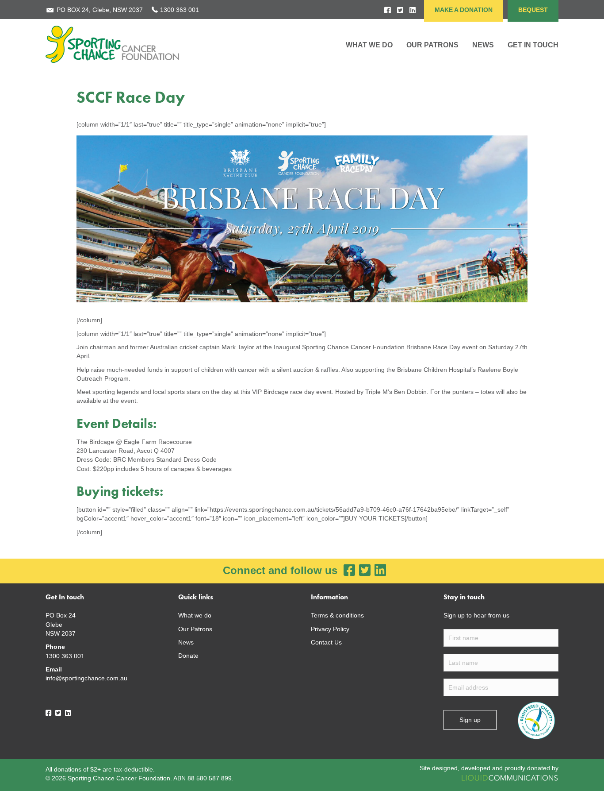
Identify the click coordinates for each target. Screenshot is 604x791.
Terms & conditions (337, 615)
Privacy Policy (330, 629)
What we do (194, 615)
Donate (188, 655)
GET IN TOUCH (533, 45)
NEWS (483, 45)
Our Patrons (432, 45)
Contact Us (326, 642)
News (186, 642)
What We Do (369, 45)
